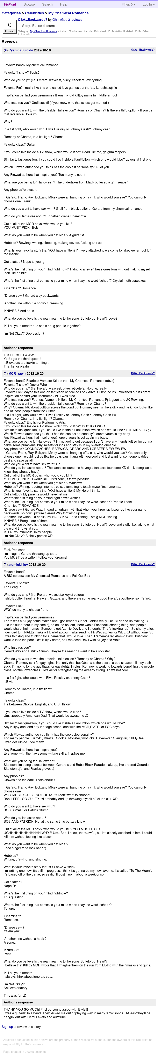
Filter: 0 (127, 4)
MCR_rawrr (17, 373)
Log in (147, 4)
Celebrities (34, 13)
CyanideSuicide (20, 50)
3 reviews (75, 19)
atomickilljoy (18, 564)
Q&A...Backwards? (32, 19)
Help (63, 4)
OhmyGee (59, 19)
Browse (29, 4)
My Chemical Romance (68, 13)
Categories (11, 13)
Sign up (7, 1026)
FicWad (10, 4)
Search (47, 4)
